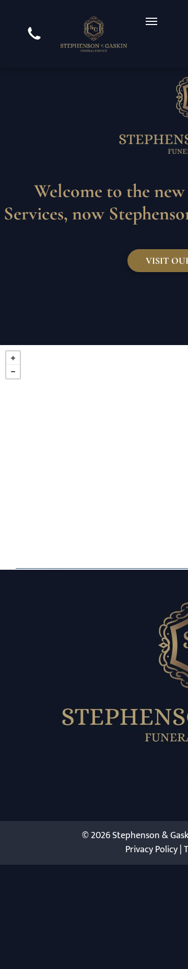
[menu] (151, 21)
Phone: (171, 802)
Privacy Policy (151, 849)
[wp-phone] (34, 41)
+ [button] (13, 358)
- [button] (13, 371)
